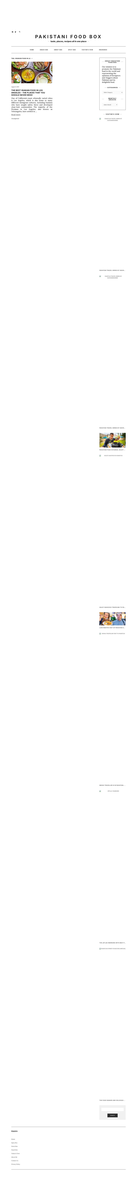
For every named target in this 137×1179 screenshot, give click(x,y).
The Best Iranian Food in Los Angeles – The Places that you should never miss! (28, 92)
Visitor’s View (87, 49)
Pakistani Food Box (68, 36)
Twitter (15, 32)
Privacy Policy (15, 1164)
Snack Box (44, 49)
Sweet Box (58, 49)
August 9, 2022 (15, 87)
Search (112, 1115)
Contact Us (14, 1160)
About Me (14, 1157)
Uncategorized (15, 118)
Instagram (12, 32)
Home (32, 49)
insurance (103, 49)
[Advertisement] (60, 14)
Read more (15, 114)
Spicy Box (72, 49)
